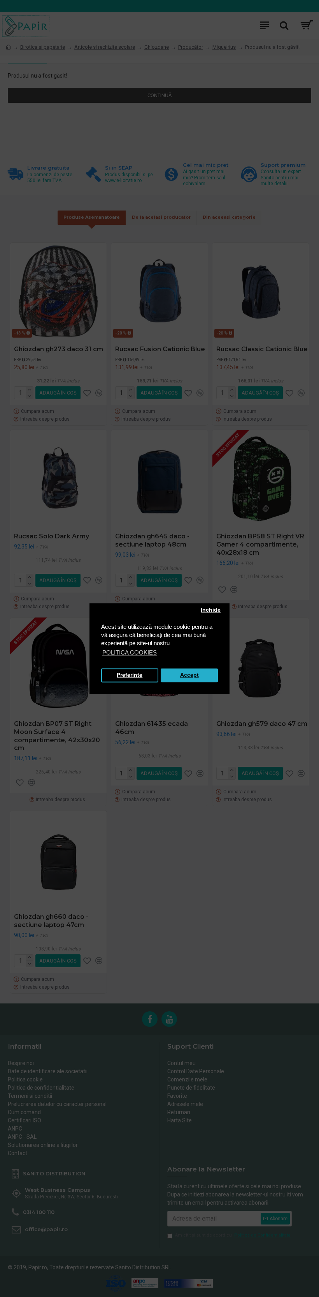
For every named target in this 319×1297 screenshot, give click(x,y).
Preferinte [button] (129, 675)
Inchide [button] (211, 610)
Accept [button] (189, 675)
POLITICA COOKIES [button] (129, 652)
